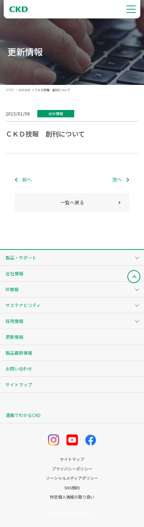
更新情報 (24, 90)
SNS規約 (72, 487)
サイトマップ (19, 384)
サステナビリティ (23, 305)
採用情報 (14, 321)
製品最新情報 (19, 352)
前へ (27, 179)
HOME (10, 90)
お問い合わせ (19, 368)
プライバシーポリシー (72, 469)
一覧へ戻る (72, 202)
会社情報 (14, 273)
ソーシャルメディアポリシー (72, 478)
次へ (117, 179)
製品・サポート (21, 257)
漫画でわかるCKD (23, 415)
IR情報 (12, 289)
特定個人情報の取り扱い (72, 497)
